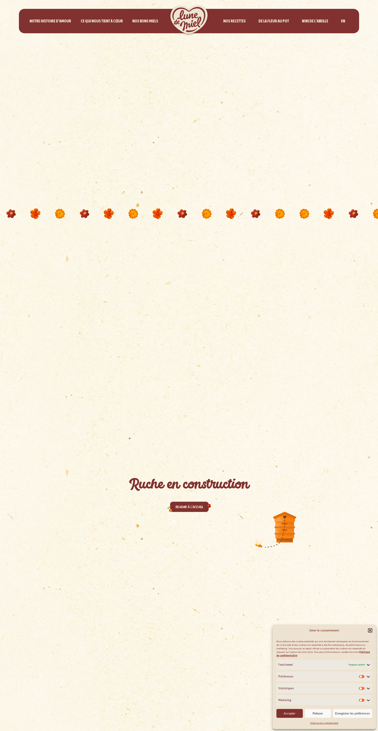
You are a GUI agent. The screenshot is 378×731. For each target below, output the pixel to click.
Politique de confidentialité (324, 723)
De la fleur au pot (273, 21)
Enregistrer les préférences (352, 713)
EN (343, 21)
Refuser (318, 713)
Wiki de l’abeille (315, 21)
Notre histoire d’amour (50, 21)
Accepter (289, 713)
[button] (370, 630)
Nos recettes (234, 21)
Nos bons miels (145, 21)
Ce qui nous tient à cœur (102, 21)
